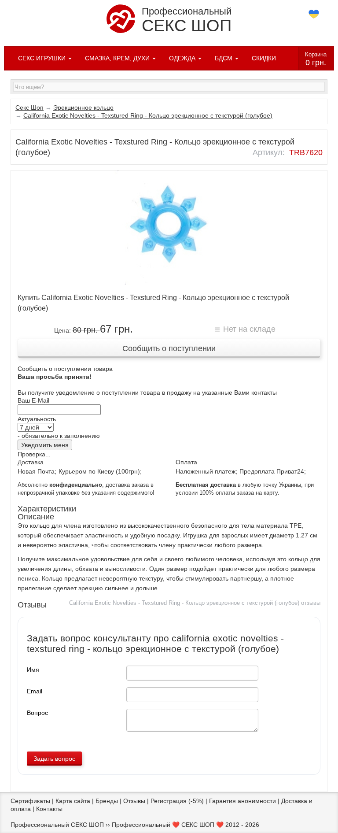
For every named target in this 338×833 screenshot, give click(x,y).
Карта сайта (72, 800)
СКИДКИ (264, 58)
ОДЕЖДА (183, 58)
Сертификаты (30, 800)
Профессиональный (186, 20)
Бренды (107, 800)
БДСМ (224, 58)
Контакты (49, 808)
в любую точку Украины (238, 485)
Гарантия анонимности (242, 800)
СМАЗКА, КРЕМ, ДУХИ (118, 58)
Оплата (186, 462)
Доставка (31, 462)
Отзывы (134, 800)
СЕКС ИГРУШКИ (42, 58)
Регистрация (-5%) (177, 800)
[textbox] (169, 87)
